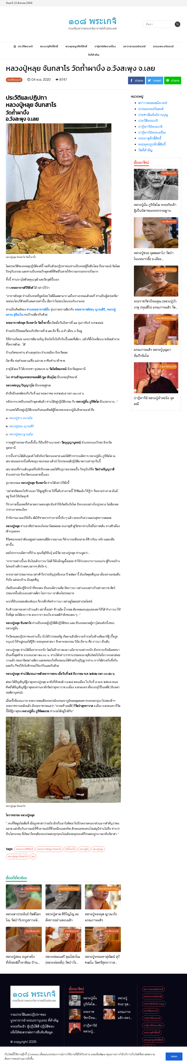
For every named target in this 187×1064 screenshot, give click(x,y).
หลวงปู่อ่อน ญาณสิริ (21, 426)
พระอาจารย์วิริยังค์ (24, 849)
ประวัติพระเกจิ (148, 120)
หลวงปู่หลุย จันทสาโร (17, 856)
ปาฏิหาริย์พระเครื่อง (152, 132)
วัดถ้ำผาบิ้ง (70, 849)
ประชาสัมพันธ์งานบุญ (153, 115)
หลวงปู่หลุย (98, 849)
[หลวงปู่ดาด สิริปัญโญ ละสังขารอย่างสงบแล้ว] (63, 897)
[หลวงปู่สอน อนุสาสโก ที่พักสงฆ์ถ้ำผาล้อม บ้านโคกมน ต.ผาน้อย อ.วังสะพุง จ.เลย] (24, 939)
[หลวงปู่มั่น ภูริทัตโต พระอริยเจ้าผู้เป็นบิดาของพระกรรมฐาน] (156, 184)
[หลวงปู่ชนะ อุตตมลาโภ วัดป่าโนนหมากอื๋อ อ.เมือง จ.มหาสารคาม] (156, 232)
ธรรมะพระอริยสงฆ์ (150, 109)
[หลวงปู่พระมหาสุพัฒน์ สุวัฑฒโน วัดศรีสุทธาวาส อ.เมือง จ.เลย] (103, 939)
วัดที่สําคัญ (145, 150)
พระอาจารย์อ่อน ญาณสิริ (90, 309)
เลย (33, 856)
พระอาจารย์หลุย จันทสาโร (49, 849)
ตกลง (174, 1056)
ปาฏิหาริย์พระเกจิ (150, 126)
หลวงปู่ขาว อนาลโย (21, 418)
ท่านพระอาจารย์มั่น (38, 309)
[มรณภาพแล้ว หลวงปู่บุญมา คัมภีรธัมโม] (156, 329)
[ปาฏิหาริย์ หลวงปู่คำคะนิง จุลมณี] (156, 377)
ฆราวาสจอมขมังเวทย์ (152, 103)
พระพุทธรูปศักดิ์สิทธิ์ (152, 144)
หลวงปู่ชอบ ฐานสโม (21, 434)
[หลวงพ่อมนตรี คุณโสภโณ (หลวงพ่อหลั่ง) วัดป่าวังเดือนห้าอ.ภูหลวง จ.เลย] (63, 939)
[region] (93, 1055)
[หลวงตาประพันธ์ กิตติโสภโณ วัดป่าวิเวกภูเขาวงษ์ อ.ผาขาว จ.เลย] (24, 897)
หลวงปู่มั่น (84, 849)
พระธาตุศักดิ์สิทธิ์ (149, 138)
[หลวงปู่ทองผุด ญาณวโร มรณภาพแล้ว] (103, 897)
